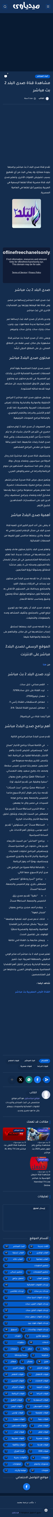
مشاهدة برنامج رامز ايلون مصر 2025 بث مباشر (41, 1149)
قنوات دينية (39, 1419)
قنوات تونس (14, 1413)
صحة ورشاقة (16, 1355)
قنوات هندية (39, 1445)
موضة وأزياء (16, 1470)
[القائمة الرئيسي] (48, 6)
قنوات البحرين (15, 1381)
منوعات (40, 1470)
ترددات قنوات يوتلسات (35, 1330)
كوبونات (40, 1458)
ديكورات (15, 1342)
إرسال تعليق (39, 1208)
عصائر (27, 1362)
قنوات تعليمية (39, 1413)
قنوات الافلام (13, 1061)
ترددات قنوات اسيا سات (27, 1298)
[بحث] (5, 6)
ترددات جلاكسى (15, 1291)
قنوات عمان (40, 1426)
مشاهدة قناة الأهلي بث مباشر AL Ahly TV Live (15, 1147)
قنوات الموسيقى (38, 1406)
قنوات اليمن (14, 1406)
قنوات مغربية (15, 1438)
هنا (44, 665)
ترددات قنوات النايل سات (26, 1310)
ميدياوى (15, 1513)
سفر (27, 1349)
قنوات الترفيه (39, 1387)
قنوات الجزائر (15, 1387)
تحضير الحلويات (27, 1266)
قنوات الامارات (39, 1381)
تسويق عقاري (37, 1336)
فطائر (11, 1362)
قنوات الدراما (42, 1067)
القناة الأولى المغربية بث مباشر (32, 992)
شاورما (40, 1355)
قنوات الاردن (15, 1368)
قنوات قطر (39, 1432)
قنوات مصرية (26, 1067)
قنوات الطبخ (14, 1400)
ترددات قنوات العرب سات (27, 1304)
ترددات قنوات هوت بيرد (27, 1323)
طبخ (43, 1362)
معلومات (13, 1464)
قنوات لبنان (15, 1432)
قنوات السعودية (38, 1400)
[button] (37, 1079)
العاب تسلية (14, 1253)
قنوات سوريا (15, 1419)
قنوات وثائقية (15, 1445)
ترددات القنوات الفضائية (26, 1285)
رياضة (43, 1349)
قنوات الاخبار (39, 1368)
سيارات (11, 1349)
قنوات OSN (39, 1451)
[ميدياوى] (26, 6)
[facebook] (26, 1486)
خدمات (39, 1342)
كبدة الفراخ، (15, 1451)
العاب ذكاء (14, 1259)
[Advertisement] (26, 42)
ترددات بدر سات (39, 1291)
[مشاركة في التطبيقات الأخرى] (12, 1079)
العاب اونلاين (39, 1253)
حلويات (13, 1336)
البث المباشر (42, 76)
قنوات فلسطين (16, 1426)
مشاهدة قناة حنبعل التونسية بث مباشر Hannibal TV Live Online (40, 1180)
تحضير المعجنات (38, 1272)
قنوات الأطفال (39, 1374)
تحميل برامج (14, 1278)
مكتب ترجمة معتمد (25, 1502)
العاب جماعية (38, 1259)
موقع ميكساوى (32, 1099)
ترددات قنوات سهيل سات (27, 1317)
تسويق (11, 1330)
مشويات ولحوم (37, 1464)
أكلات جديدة (39, 1246)
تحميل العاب (39, 1278)
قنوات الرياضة (14, 1394)
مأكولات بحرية (16, 1458)
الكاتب (41, 99)
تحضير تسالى (14, 1272)
